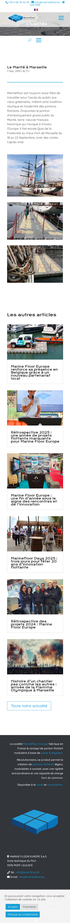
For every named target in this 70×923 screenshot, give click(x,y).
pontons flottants (43, 764)
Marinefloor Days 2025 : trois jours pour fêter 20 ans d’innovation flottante (34, 562)
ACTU (26, 71)
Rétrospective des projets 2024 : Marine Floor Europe (31, 624)
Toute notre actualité (29, 705)
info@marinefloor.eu (32, 876)
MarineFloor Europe (35, 744)
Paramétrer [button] (29, 906)
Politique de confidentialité (23, 914)
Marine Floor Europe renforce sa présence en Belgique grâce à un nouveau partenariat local (34, 373)
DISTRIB (35, 5)
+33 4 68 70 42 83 (18, 2)
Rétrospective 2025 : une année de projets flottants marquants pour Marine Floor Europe (35, 437)
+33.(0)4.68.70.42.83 (27, 872)
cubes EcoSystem (52, 752)
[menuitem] (35, 9)
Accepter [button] (13, 906)
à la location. (55, 784)
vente (39, 784)
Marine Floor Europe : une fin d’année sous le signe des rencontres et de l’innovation (34, 500)
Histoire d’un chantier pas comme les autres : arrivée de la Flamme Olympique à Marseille (34, 685)
